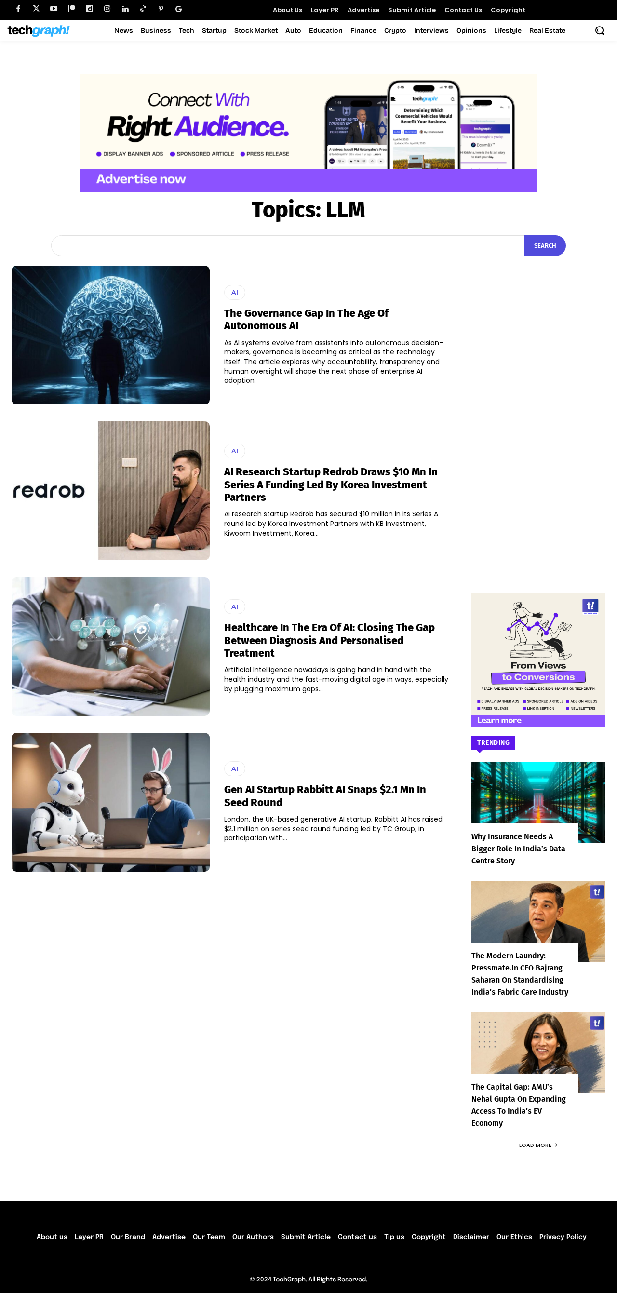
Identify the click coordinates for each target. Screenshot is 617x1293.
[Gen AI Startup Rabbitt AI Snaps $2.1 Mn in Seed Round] (111, 802)
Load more (535, 1145)
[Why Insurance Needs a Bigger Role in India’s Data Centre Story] (538, 802)
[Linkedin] (125, 8)
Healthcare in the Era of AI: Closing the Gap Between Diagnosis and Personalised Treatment (329, 640)
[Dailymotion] (89, 8)
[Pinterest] (160, 8)
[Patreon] (71, 8)
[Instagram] (107, 8)
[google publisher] (178, 8)
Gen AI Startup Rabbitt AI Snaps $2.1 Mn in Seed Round (325, 795)
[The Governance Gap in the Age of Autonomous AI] (111, 335)
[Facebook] (18, 8)
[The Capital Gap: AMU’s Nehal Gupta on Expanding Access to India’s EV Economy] (538, 1052)
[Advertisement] (538, 410)
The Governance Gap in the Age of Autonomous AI (306, 319)
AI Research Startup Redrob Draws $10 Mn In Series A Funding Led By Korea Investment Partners (331, 484)
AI (234, 292)
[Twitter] (35, 8)
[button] (599, 30)
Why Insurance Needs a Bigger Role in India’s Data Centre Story (518, 848)
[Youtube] (53, 8)
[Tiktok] (142, 8)
